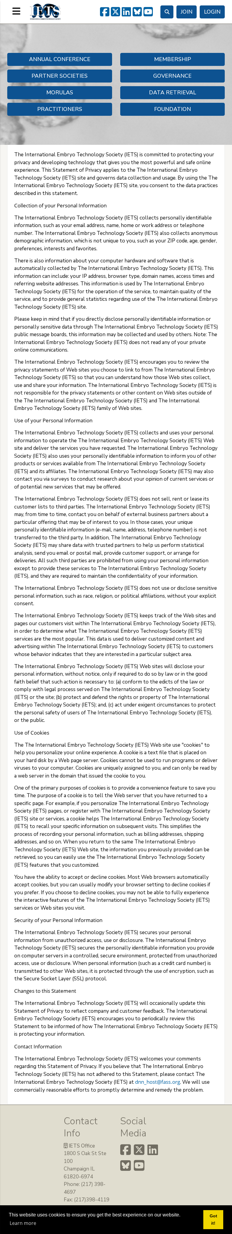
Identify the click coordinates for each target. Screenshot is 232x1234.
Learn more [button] (23, 1223)
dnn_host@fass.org (157, 1081)
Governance (172, 76)
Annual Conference (59, 59)
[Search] (166, 11)
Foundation (172, 109)
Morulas (59, 92)
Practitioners (59, 109)
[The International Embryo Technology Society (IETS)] (45, 11)
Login (212, 11)
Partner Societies (59, 76)
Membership (172, 59)
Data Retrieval (172, 92)
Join (186, 11)
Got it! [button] (213, 1219)
